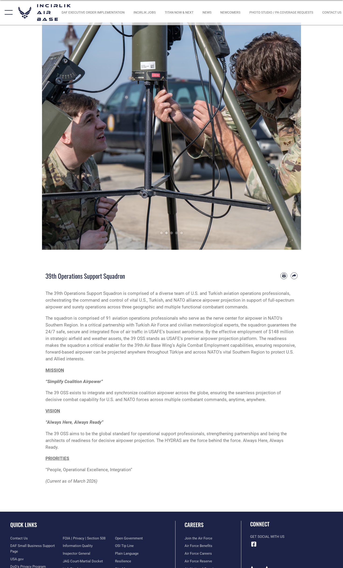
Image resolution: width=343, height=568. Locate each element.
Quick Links (23, 525)
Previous (55, 136)
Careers (194, 525)
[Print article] (283, 275)
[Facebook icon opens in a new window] (253, 544)
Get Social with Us (267, 537)
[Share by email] (294, 275)
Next (288, 136)
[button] (7, 12)
